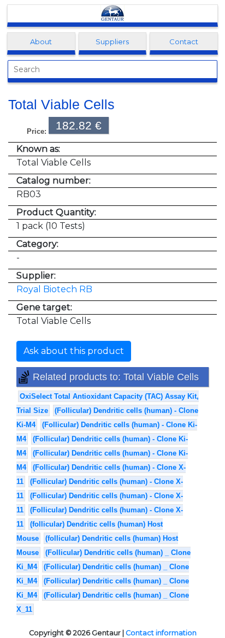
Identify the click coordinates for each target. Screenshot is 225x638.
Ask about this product (73, 351)
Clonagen (112, 13)
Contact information (161, 633)
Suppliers (112, 41)
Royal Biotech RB (54, 289)
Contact (183, 41)
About (41, 41)
